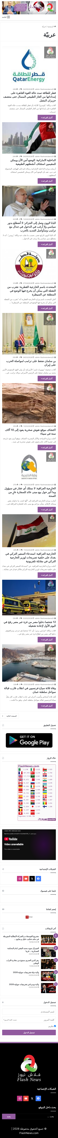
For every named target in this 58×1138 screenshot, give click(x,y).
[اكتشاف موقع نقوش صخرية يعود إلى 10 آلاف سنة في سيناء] (29, 403)
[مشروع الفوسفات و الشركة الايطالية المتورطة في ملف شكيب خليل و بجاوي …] (48, 940)
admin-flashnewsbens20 (44, 89)
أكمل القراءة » (46, 117)
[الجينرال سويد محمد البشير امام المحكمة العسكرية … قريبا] (48, 952)
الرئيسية (50, 26)
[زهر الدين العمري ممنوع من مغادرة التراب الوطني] (48, 964)
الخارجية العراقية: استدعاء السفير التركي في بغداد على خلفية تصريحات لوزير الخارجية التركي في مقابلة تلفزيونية (30, 557)
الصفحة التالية (11, 716)
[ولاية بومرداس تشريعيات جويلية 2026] (48, 988)
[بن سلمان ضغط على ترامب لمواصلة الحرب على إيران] (29, 334)
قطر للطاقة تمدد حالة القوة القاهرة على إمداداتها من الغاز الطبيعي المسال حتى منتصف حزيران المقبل (29, 96)
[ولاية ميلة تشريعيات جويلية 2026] (48, 976)
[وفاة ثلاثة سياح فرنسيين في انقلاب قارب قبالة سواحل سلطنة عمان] (29, 663)
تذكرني (51, 1026)
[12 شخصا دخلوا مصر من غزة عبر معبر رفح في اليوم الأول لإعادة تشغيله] (29, 598)
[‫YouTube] (26, 878)
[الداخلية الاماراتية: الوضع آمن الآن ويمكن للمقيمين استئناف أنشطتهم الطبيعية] (29, 138)
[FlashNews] (29, 7)
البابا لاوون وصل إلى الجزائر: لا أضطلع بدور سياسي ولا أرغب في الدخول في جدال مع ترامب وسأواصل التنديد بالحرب (32, 226)
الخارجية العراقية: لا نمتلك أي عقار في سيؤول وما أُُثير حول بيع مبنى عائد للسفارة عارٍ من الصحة (30, 492)
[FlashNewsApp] (29, 740)
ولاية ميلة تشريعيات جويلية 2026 (26, 972)
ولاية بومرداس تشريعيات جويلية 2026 (24, 984)
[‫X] (32, 878)
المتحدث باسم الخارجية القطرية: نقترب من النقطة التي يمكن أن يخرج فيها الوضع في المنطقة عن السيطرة (31, 290)
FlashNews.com (29, 1133)
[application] (29, 844)
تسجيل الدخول (29, 1032)
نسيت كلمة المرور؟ (10, 1020)
